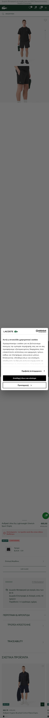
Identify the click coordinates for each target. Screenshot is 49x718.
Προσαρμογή (23, 385)
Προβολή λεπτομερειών (32, 371)
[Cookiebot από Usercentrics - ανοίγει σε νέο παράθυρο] (35, 331)
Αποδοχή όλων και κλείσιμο (24, 378)
